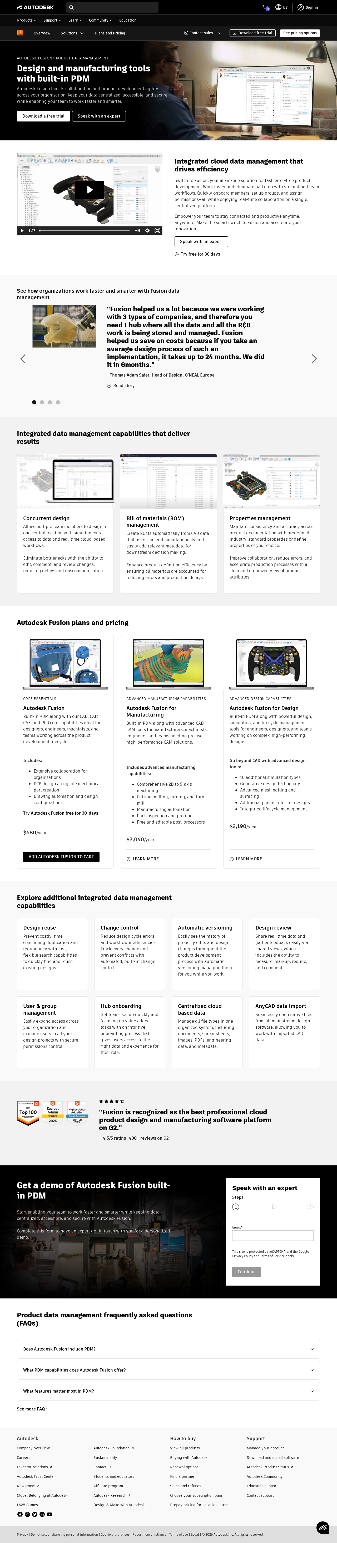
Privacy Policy (242, 1256)
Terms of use (178, 1534)
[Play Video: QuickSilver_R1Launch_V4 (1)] (89, 190)
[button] (199, 33)
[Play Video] (22, 230)
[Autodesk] (35, 7)
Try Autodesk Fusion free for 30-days (60, 813)
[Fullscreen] (157, 230)
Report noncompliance (149, 1534)
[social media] (35, 1514)
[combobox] (112, 7)
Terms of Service (272, 1256)
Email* (237, 1227)
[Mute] (137, 230)
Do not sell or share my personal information (64, 1534)
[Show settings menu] (147, 230)
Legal (195, 1534)
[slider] (85, 230)
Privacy (22, 1534)
